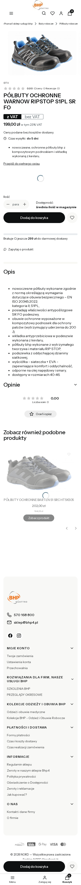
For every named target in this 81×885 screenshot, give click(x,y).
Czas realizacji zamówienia (25, 747)
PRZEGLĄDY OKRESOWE (25, 695)
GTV (6, 82)
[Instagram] (19, 635)
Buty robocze (46, 23)
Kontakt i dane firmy (21, 812)
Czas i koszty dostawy (22, 741)
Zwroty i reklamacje (20, 788)
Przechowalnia (17, 668)
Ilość (6, 197)
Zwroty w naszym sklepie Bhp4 (28, 770)
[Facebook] (10, 635)
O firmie (12, 818)
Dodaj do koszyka (34, 217)
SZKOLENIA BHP (18, 689)
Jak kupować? (17, 795)
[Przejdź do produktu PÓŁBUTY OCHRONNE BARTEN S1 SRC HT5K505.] (38, 472)
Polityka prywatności (21, 776)
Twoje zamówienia (20, 656)
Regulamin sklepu (19, 764)
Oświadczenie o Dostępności (27, 782)
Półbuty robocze (68, 23)
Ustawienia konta (19, 662)
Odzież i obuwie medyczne (26, 712)
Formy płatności (18, 735)
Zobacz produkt (38, 518)
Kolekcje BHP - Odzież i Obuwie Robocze (36, 718)
